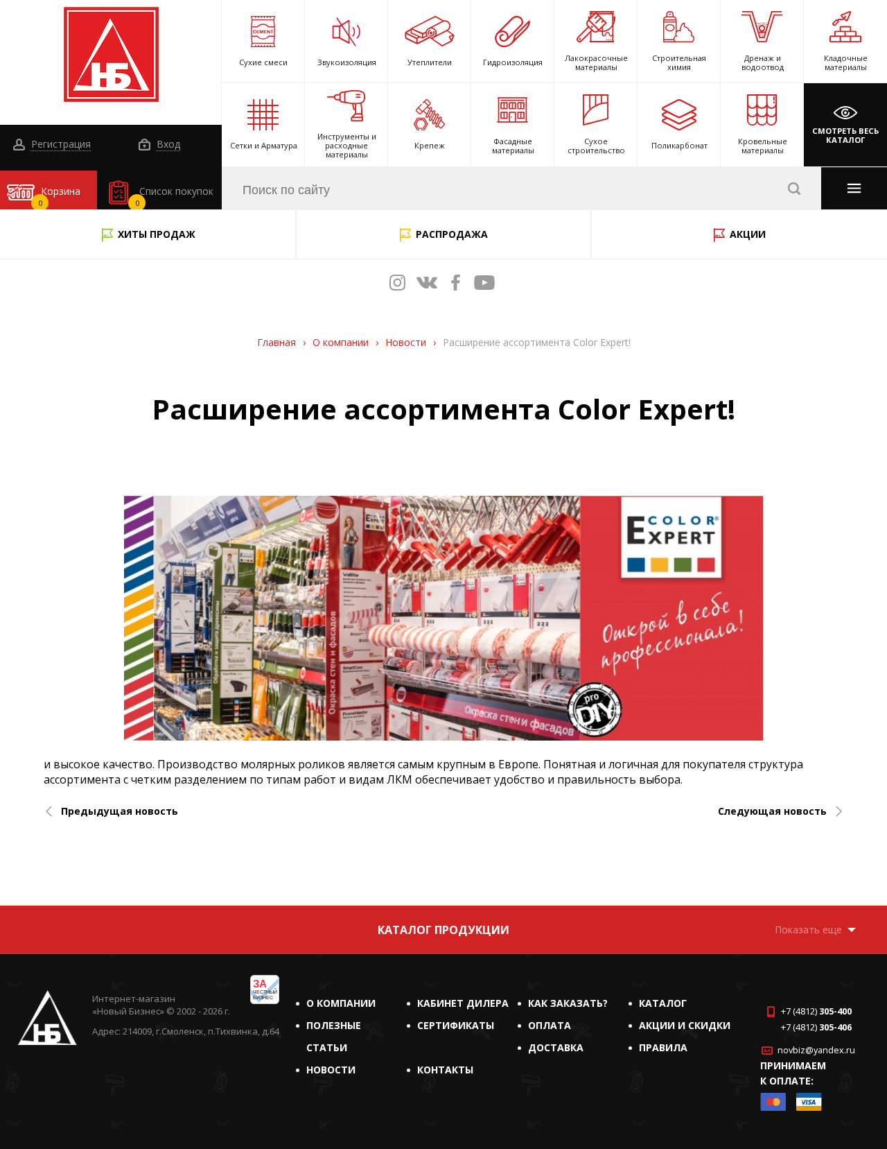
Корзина (59, 196)
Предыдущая (119, 811)
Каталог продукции (443, 930)
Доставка (555, 1047)
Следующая (772, 811)
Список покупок (174, 196)
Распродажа (452, 234)
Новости (330, 1069)
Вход (167, 144)
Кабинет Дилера (463, 1003)
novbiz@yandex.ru (816, 1050)
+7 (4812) (816, 1011)
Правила (663, 1047)
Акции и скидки (684, 1025)
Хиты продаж (156, 234)
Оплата (549, 1025)
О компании (341, 1003)
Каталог (663, 1003)
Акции (748, 234)
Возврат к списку (57, 887)
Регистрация (59, 144)
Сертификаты (455, 1025)
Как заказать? (568, 1003)
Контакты (445, 1069)
